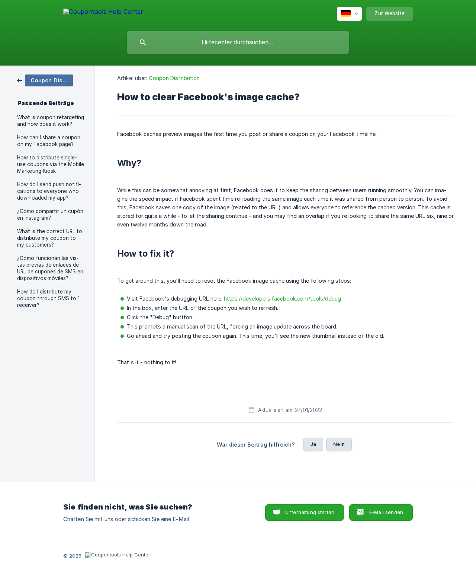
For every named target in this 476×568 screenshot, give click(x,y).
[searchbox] (238, 42)
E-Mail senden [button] (386, 512)
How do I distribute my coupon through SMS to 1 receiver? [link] (48, 298)
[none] (103, 13)
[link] (45, 79)
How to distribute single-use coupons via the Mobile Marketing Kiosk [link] (50, 164)
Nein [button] (339, 444)
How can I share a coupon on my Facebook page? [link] (48, 140)
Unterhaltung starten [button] (309, 512)
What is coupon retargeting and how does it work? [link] (50, 120)
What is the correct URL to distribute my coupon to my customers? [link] (49, 238)
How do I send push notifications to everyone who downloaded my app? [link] (49, 191)
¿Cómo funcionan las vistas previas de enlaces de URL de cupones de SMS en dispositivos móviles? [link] (50, 268)
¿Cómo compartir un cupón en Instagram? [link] (50, 214)
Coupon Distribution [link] (174, 78)
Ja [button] (313, 444)
